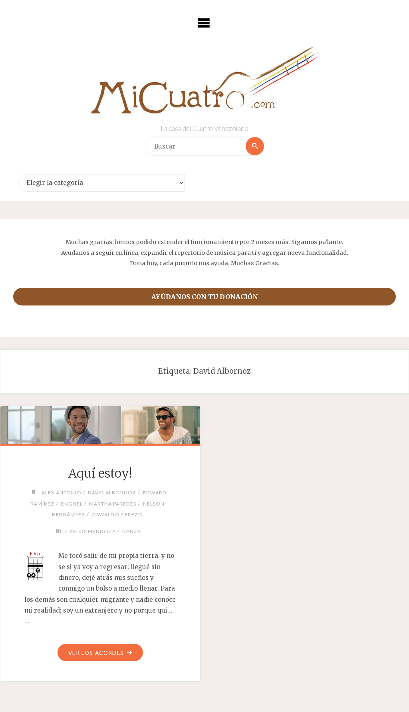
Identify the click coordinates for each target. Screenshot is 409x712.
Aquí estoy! (100, 473)
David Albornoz (112, 493)
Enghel (71, 504)
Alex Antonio (61, 493)
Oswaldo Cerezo (117, 515)
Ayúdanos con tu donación (204, 297)
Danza (131, 531)
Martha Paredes (112, 504)
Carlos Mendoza (90, 531)
